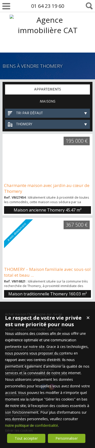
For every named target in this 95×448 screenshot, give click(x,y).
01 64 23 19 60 (47, 6)
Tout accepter (26, 438)
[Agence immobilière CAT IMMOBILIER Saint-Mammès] (47, 51)
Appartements (47, 89)
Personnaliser (66, 438)
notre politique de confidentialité (31, 425)
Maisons (47, 101)
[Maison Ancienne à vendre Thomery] (47, 158)
